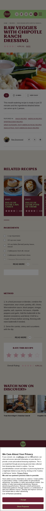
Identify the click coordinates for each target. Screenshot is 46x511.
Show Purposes (23, 506)
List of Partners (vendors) (11, 494)
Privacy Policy (22, 473)
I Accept (23, 500)
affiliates (21, 457)
